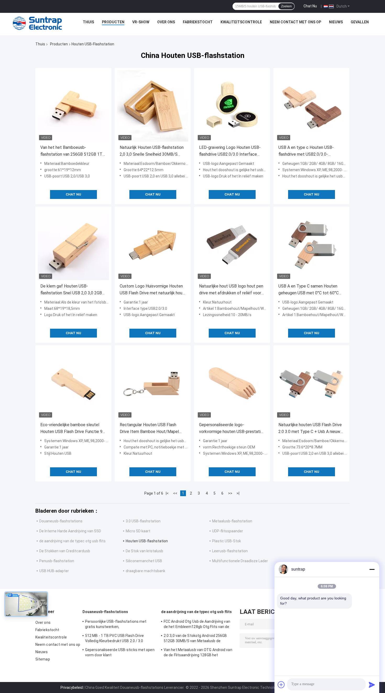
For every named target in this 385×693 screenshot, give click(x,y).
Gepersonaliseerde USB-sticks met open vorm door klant (120, 652)
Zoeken (286, 6)
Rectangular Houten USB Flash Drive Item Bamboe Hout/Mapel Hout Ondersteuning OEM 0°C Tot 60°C (151, 428)
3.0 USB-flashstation (143, 521)
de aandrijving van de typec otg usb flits (72, 541)
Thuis (88, 22)
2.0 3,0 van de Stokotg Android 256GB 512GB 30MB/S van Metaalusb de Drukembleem (195, 639)
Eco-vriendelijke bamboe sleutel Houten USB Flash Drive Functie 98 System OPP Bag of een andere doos (72, 428)
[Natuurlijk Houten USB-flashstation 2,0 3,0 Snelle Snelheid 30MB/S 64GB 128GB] (152, 106)
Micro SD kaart (138, 531)
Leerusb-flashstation (230, 551)
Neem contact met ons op (295, 22)
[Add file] (281, 684)
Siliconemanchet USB (144, 561)
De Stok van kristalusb (144, 551)
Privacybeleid (71, 687)
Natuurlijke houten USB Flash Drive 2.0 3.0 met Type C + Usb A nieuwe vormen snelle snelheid (310, 428)
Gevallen (360, 22)
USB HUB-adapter (54, 571)
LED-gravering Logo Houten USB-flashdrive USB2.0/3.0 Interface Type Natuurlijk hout (230, 151)
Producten (113, 22)
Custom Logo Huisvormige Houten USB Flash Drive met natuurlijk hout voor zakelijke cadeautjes (152, 290)
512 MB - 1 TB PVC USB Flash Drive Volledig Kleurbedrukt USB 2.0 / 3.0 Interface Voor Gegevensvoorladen (114, 639)
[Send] (372, 684)
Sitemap (42, 659)
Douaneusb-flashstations (60, 521)
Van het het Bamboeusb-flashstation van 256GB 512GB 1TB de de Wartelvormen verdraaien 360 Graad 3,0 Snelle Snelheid (73, 151)
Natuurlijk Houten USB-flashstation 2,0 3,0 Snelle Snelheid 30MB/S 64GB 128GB (152, 151)
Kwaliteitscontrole (241, 22)
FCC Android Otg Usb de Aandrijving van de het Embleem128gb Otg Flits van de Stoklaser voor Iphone (197, 624)
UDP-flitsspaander (227, 531)
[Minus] (372, 569)
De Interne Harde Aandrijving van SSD (70, 531)
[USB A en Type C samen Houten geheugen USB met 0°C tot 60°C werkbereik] (311, 244)
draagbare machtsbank (145, 571)
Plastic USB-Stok (226, 541)
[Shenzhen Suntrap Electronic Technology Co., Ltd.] (37, 23)
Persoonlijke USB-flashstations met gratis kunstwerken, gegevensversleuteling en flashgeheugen (120, 624)
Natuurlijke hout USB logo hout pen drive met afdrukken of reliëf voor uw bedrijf (231, 290)
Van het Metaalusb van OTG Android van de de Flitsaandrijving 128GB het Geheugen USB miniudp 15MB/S (198, 653)
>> (230, 493)
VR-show (140, 22)
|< (167, 493)
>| (237, 493)
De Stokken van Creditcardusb (64, 551)
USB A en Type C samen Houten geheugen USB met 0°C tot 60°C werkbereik (308, 290)
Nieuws (336, 22)
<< (175, 493)
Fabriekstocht (198, 22)
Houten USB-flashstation (147, 541)
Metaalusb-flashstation (232, 521)
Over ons (166, 22)
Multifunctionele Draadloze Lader (240, 561)
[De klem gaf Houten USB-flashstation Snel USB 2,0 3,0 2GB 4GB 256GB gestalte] (73, 244)
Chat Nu (310, 6)
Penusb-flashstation (56, 561)
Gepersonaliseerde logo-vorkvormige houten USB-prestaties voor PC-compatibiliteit (232, 428)
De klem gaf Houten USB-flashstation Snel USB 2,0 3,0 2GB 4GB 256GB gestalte (71, 290)
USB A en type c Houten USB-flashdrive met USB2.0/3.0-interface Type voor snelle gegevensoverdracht (306, 151)
